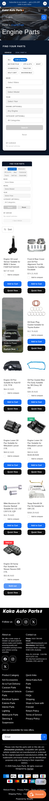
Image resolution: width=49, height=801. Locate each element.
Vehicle (8, 52)
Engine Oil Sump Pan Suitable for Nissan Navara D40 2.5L (12, 568)
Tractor (27, 68)
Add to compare (13, 275)
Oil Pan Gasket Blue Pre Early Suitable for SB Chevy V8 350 (36, 384)
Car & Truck (20, 60)
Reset (24, 135)
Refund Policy (9, 790)
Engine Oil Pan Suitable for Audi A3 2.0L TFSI (12, 382)
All (9, 60)
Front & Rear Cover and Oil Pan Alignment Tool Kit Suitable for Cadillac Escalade (36, 264)
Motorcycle (13, 64)
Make (8, 78)
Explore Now (9, 349)
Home (5, 25)
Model (9, 87)
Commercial (13, 68)
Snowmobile (26, 73)
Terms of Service (38, 790)
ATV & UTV (27, 64)
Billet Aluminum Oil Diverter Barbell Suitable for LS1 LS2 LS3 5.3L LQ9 (12, 507)
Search (24, 127)
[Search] (43, 17)
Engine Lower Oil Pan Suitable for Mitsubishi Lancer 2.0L (11, 444)
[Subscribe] (44, 737)
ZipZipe (30, 769)
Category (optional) (15, 116)
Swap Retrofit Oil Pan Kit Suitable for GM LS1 (35, 506)
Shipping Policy (15, 794)
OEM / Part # (20, 52)
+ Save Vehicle (17, 220)
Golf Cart (12, 73)
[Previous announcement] (4, 3)
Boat (38, 64)
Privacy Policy (23, 790)
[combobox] (24, 17)
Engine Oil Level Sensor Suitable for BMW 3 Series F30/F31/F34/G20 (12, 263)
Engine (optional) (14, 106)
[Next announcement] (45, 3)
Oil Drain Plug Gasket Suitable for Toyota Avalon (35, 324)
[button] (45, 10)
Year (8, 97)
